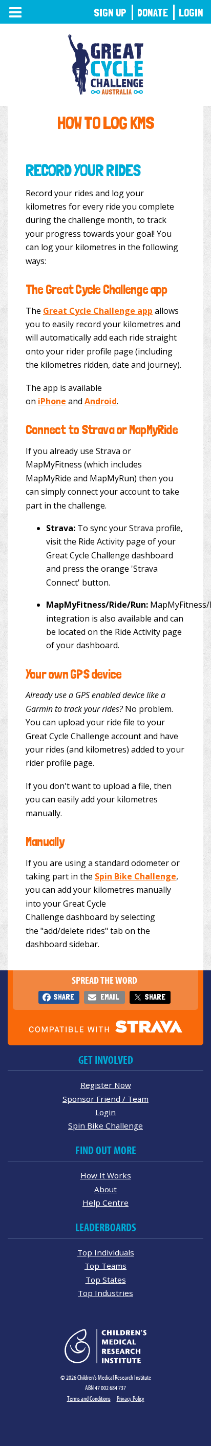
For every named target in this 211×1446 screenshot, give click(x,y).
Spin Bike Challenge (105, 1125)
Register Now (105, 1085)
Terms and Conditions (89, 1398)
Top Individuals (105, 1252)
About (105, 1189)
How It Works (105, 1175)
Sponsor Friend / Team (105, 1099)
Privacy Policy (130, 1398)
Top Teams (105, 1266)
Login (191, 12)
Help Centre (105, 1202)
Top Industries (105, 1293)
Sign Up (110, 12)
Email (109, 997)
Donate (152, 12)
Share (63, 997)
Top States (106, 1279)
